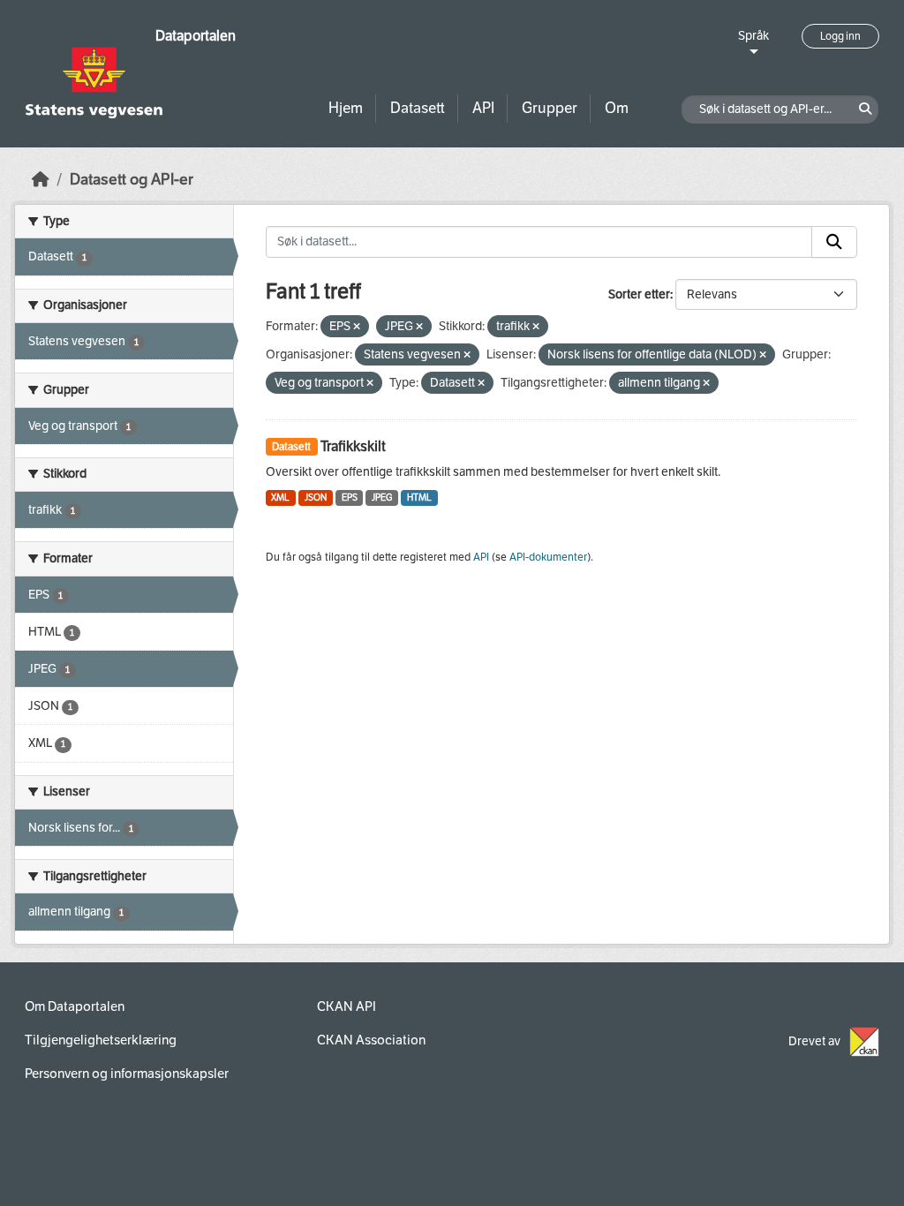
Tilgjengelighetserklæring (101, 1040)
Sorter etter (639, 294)
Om (617, 108)
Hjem (345, 108)
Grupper (549, 108)
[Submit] (834, 242)
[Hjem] (40, 179)
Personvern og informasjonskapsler (127, 1074)
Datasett (417, 108)
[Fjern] (356, 327)
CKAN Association (371, 1040)
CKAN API (346, 1006)
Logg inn (840, 36)
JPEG (382, 497)
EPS (350, 497)
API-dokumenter (548, 557)
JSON (316, 497)
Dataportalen (195, 35)
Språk (753, 35)
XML (280, 497)
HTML (419, 497)
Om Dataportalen (74, 1006)
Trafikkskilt (353, 446)
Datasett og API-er (131, 179)
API (483, 108)
